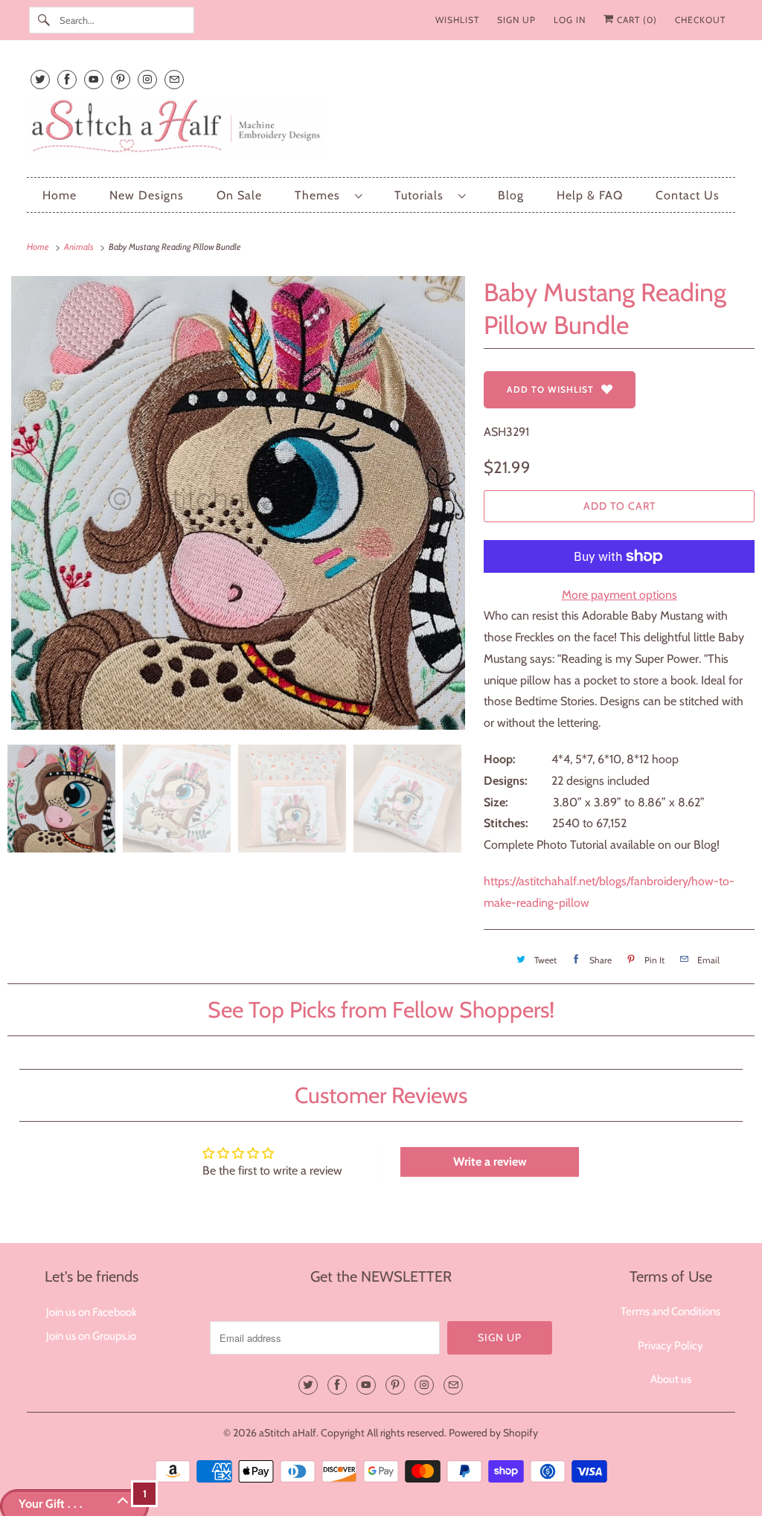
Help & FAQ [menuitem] (590, 195)
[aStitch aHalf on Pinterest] (120, 79)
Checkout (700, 19)
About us (670, 1379)
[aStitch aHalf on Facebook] (67, 79)
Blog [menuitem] (511, 195)
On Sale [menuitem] (239, 195)
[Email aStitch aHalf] (174, 79)
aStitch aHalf (287, 1432)
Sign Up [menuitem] (516, 19)
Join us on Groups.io (91, 1336)
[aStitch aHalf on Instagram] (147, 79)
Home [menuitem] (59, 195)
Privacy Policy (670, 1345)
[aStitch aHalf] (381, 129)
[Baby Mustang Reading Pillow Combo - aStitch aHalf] (238, 503)
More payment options (619, 595)
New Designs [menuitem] (146, 195)
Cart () (635, 19)
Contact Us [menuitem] (688, 195)
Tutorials (422, 195)
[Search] (44, 20)
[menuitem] (328, 195)
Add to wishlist (550, 389)
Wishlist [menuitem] (457, 19)
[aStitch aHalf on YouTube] (93, 79)
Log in (570, 19)
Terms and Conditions (670, 1311)
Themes (321, 195)
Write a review (490, 1161)
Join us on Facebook (91, 1312)
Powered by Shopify (493, 1432)
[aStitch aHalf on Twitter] (40, 79)
